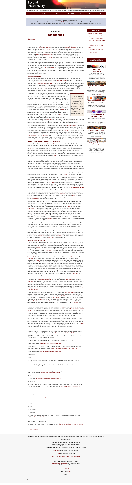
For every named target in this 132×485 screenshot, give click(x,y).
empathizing (60, 235)
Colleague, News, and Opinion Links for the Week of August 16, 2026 (96, 45)
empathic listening (63, 296)
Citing (58, 453)
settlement (66, 174)
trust (78, 187)
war (67, 257)
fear (82, 147)
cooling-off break (36, 301)
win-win (49, 49)
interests (63, 82)
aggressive (62, 193)
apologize (41, 235)
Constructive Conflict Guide (68, 14)
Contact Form (66, 468)
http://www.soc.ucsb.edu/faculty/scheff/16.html (64, 333)
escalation (45, 135)
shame (69, 125)
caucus (41, 299)
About (35, 14)
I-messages (48, 250)
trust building (56, 297)
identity (35, 111)
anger (37, 54)
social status (36, 95)
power (29, 95)
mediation (48, 47)
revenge (32, 213)
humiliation (49, 57)
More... (88, 55)
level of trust (44, 215)
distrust (68, 206)
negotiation (41, 47)
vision (82, 323)
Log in (27, 479)
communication (35, 198)
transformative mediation (45, 279)
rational (78, 46)
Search (102, 14)
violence (30, 139)
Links (90, 14)
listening (39, 247)
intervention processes (69, 292)
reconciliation (44, 87)
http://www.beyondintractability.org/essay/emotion (71, 424)
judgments (49, 218)
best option (51, 182)
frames (37, 100)
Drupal (69, 471)
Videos (96, 14)
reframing (61, 307)
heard (54, 155)
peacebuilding (75, 273)
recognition (43, 83)
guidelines (75, 302)
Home (29, 14)
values (60, 114)
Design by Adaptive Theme (101, 483)
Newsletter (56, 14)
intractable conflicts (62, 80)
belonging (50, 83)
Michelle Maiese (31, 39)
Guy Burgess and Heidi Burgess (59, 463)
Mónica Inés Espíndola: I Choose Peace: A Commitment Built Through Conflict (97, 40)
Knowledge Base (82, 14)
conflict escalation (47, 54)
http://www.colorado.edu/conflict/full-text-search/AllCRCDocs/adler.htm (61, 397)
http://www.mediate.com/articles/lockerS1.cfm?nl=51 (64, 348)
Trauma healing (31, 257)
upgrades (44, 22)
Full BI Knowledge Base (96, 130)
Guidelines (56, 450)
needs (78, 82)
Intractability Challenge (45, 14)
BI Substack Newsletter (96, 100)
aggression (49, 119)
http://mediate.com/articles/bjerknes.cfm (50, 372)
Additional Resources (33, 429)
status (38, 83)
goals (53, 82)
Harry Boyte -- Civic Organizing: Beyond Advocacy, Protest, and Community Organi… (95, 51)
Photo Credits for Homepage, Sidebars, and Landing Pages (66, 456)
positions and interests (70, 47)
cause (46, 67)
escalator (52, 67)
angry (36, 64)
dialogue (72, 308)
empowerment (68, 279)
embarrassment (31, 208)
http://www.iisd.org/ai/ (39, 417)
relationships (74, 187)
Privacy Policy (66, 460)
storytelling (39, 262)
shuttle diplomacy (52, 301)
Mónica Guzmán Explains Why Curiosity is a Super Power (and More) (96, 35)
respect (62, 109)
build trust (33, 234)
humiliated (30, 258)
